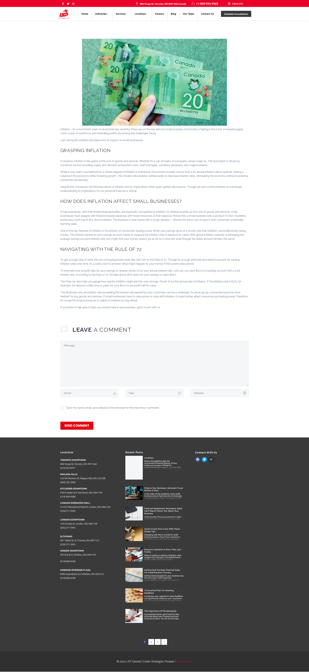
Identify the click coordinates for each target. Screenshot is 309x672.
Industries (101, 13)
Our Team (188, 13)
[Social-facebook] (63, 3)
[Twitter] (68, 3)
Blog (173, 13)
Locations (140, 13)
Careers (159, 13)
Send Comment (76, 425)
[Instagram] (73, 3)
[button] (161, 4)
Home (84, 13)
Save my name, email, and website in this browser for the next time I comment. (112, 407)
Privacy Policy (184, 661)
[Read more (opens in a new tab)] (235, 4)
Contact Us (207, 13)
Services (121, 13)
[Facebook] (197, 459)
